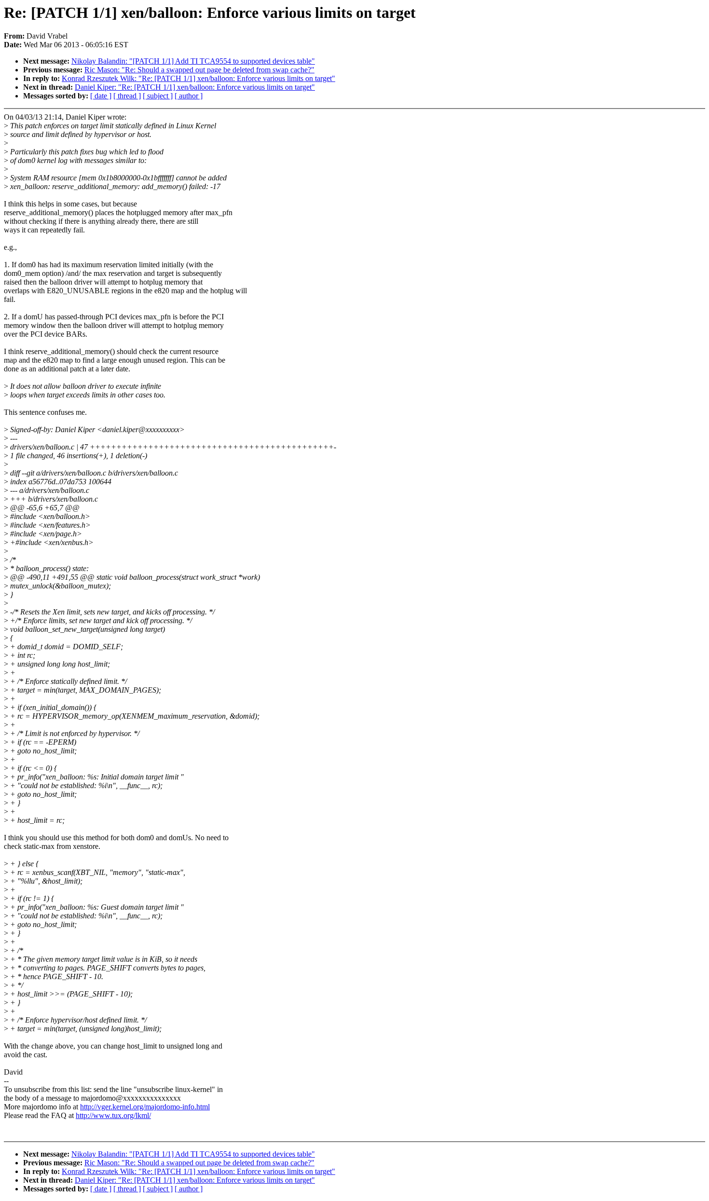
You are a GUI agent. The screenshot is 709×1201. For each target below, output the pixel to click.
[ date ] (100, 96)
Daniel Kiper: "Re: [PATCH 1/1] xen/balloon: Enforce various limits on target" (195, 87)
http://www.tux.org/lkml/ (113, 1115)
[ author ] (189, 96)
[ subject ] (158, 96)
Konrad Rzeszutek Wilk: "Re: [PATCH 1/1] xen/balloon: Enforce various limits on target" (198, 78)
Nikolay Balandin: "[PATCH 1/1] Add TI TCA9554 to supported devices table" (193, 61)
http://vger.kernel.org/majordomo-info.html (145, 1107)
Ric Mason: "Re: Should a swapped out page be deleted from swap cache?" (199, 70)
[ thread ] (127, 96)
